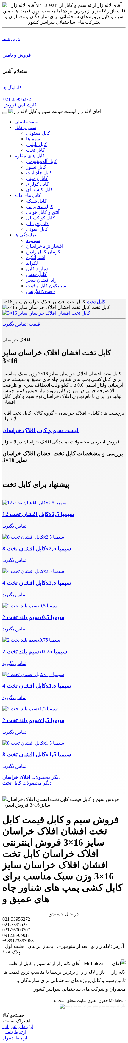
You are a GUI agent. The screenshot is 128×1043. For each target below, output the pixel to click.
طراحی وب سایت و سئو (109, 1005)
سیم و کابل (25, 127)
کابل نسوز (36, 167)
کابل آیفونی (37, 229)
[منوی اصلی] (4, 113)
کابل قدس (36, 274)
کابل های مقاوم (29, 155)
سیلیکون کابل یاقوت (46, 285)
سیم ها (33, 138)
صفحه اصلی (26, 121)
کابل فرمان (37, 223)
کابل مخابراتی (39, 206)
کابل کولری (37, 183)
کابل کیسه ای (39, 189)
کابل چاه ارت (39, 172)
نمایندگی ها (25, 234)
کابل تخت (35, 150)
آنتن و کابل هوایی (42, 212)
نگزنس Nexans (40, 291)
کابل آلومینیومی (41, 161)
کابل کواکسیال (40, 217)
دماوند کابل (37, 268)
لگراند (32, 263)
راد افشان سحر (41, 280)
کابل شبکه (36, 200)
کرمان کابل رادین (43, 251)
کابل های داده (27, 195)
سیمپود (33, 240)
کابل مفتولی (38, 133)
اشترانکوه (35, 257)
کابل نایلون (36, 144)
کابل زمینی (37, 178)
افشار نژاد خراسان (44, 246)
